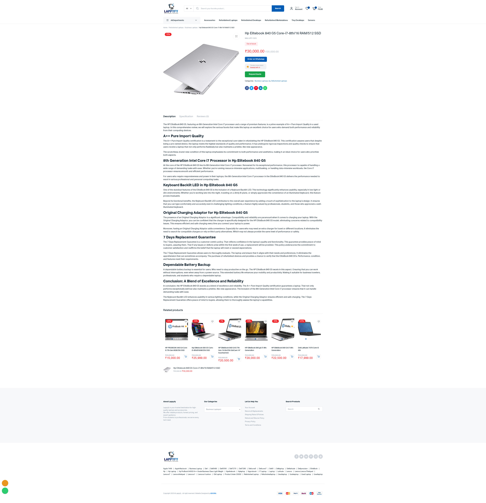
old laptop (218, 474)
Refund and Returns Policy (254, 418)
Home (165, 27)
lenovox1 (192, 474)
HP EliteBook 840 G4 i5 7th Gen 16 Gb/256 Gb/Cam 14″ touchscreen (229, 350)
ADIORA (213, 493)
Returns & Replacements (254, 411)
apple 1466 (168, 469)
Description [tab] (169, 116)
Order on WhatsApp (255, 59)
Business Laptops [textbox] (213, 409)
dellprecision (303, 469)
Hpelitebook (231, 471)
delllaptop (280, 469)
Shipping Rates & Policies (254, 414)
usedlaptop (318, 474)
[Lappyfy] (171, 8)
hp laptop (172, 471)
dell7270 (233, 469)
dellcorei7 (263, 469)
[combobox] (222, 409)
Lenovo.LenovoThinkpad (304, 471)
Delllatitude (291, 469)
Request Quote (255, 74)
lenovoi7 (167, 474)
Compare (187, 331)
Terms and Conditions (253, 425)
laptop (272, 471)
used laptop (306, 474)
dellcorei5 (253, 469)
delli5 (271, 469)
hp (270, 81)
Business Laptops (191, 27)
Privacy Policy (250, 421)
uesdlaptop (282, 474)
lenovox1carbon (204, 474)
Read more (239, 359)
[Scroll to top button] (480, 497)
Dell (206, 469)
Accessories (209, 20)
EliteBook (314, 469)
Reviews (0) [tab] (203, 116)
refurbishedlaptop (268, 474)
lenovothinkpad (179, 474)
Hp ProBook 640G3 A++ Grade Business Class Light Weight (201, 471)
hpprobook (252, 471)
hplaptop (242, 471)
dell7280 (242, 469)
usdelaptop (294, 474)
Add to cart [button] (185, 356)
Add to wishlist (186, 322)
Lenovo (289, 471)
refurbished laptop (251, 474)
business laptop (195, 469)
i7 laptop (263, 471)
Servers (311, 20)
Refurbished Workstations (276, 20)
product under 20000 (233, 474)
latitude (280, 471)
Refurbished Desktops (251, 20)
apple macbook (181, 469)
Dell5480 (214, 469)
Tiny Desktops (298, 20)
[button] (236, 36)
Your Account (250, 408)
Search (278, 8)
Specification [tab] (186, 116)
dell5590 (223, 469)
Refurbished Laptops (228, 20)
